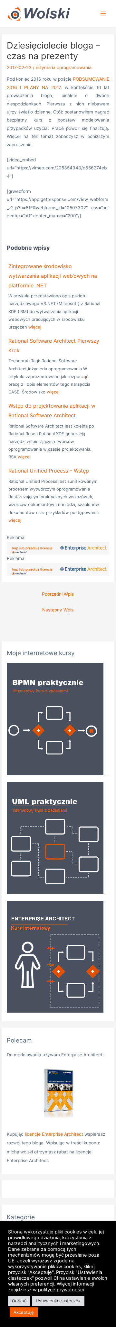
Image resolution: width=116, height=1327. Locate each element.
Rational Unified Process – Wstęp (48, 470)
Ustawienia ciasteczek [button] (58, 1300)
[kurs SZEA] (55, 956)
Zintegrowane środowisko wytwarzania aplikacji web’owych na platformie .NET (52, 275)
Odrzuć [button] (19, 1300)
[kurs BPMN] (55, 718)
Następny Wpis (57, 609)
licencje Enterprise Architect (54, 1134)
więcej (34, 326)
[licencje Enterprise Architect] (58, 1094)
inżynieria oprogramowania (64, 67)
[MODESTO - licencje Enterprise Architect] (58, 547)
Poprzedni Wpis (58, 594)
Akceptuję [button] (24, 1312)
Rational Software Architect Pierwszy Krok (53, 346)
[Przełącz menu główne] (103, 13)
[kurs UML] (55, 837)
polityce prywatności (61, 1290)
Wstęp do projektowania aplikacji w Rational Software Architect (51, 410)
